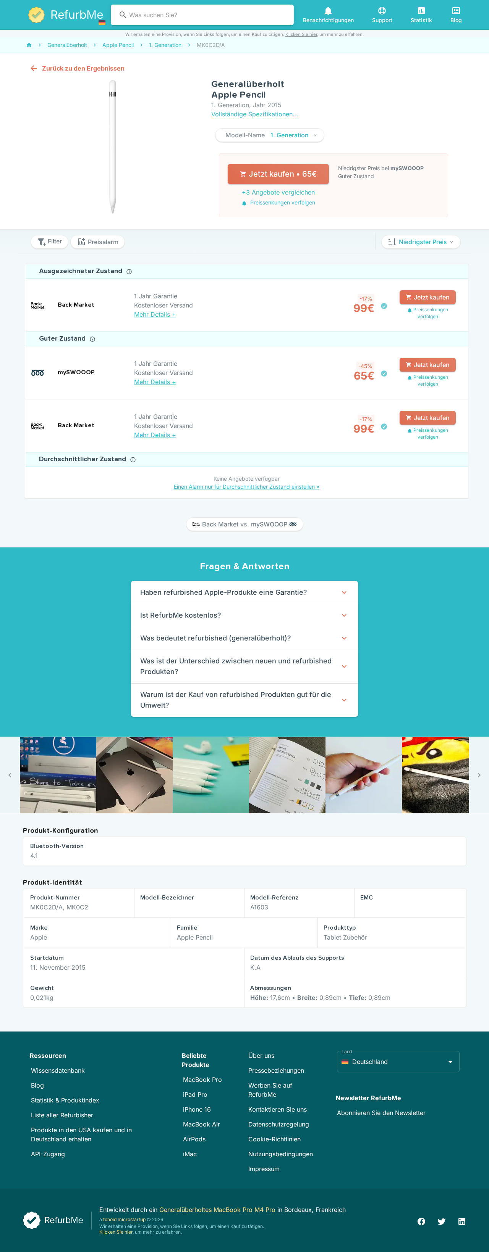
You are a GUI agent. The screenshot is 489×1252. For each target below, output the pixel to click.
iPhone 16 (197, 1109)
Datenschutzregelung (278, 1124)
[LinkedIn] (461, 1220)
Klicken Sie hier (301, 34)
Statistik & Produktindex (65, 1100)
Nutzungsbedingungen (280, 1154)
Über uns (261, 1055)
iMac (190, 1154)
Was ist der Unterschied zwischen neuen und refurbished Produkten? (236, 666)
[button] (269, 135)
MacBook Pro (202, 1079)
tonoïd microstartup (124, 1219)
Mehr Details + (155, 314)
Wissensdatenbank (58, 1070)
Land (347, 1051)
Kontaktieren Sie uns (277, 1109)
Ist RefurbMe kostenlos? (180, 615)
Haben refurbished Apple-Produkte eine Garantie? (223, 592)
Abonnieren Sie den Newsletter (381, 1113)
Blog (37, 1085)
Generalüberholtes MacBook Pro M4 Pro (218, 1209)
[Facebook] (421, 1220)
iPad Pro (195, 1094)
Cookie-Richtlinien (274, 1139)
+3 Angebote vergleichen (278, 192)
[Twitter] (441, 1220)
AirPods (194, 1139)
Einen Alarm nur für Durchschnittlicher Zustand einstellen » (246, 486)
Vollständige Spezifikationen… (254, 114)
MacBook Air (201, 1124)
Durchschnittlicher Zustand (83, 459)
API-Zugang (48, 1154)
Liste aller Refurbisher (62, 1115)
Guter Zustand (63, 338)
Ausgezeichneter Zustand (81, 271)
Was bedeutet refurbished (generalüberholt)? (215, 638)
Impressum (264, 1169)
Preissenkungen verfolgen (282, 202)
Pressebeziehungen (276, 1070)
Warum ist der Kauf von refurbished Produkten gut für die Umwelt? (235, 699)
